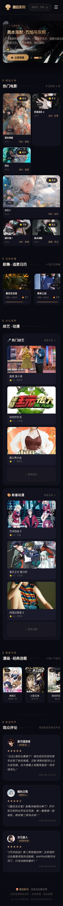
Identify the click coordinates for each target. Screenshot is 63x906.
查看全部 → (50, 340)
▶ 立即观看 (17, 57)
